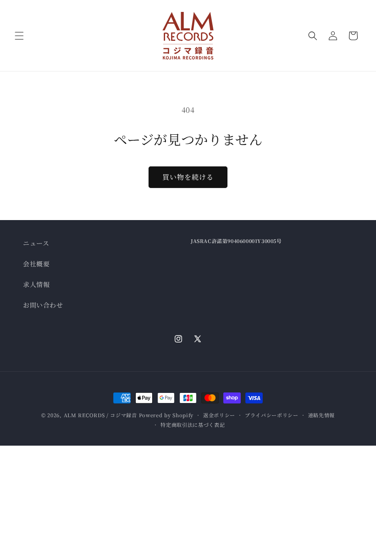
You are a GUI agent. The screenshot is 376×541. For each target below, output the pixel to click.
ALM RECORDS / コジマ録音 (100, 415)
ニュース (36, 243)
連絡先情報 (321, 415)
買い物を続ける (188, 177)
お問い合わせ (43, 304)
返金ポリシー (219, 415)
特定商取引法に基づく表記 (192, 424)
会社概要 (36, 263)
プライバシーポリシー (272, 415)
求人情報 (36, 284)
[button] (19, 36)
